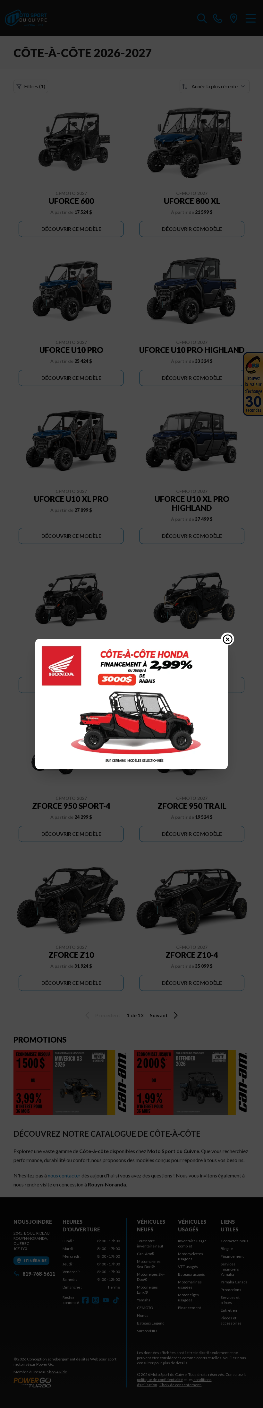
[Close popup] (227, 639)
